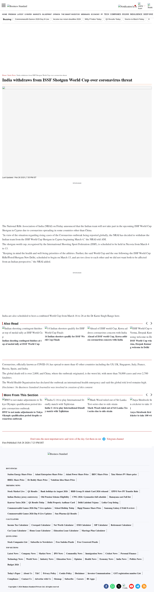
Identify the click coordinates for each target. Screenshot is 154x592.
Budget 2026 (13, 564)
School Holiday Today (64, 508)
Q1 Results (32, 491)
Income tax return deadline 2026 (67, 19)
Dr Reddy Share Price (38, 479)
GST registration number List (127, 573)
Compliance (13, 578)
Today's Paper (14, 573)
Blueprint (47, 14)
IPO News (58, 553)
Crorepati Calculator (41, 525)
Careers (80, 578)
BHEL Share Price (16, 479)
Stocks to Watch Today (134, 19)
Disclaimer (80, 573)
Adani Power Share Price (77, 474)
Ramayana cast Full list (120, 496)
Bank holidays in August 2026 (54, 491)
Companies (115, 14)
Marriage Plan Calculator (93, 530)
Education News (64, 559)
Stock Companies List (17, 542)
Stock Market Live (16, 491)
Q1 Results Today (113, 19)
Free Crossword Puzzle (87, 542)
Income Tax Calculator (18, 525)
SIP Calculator (101, 525)
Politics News (136, 559)
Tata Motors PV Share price (124, 474)
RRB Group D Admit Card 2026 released (89, 491)
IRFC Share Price (100, 474)
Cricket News (111, 553)
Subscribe (69, 578)
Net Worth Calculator (64, 525)
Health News (90, 559)
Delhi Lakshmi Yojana (88, 502)
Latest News (13, 553)
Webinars (85, 14)
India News (12, 75)
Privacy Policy (49, 573)
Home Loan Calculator (40, 530)
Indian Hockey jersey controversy (23, 496)
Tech (106, 14)
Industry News (46, 559)
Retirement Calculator (121, 525)
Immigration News (93, 553)
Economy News (106, 559)
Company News (29, 553)
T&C (37, 573)
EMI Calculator (84, 525)
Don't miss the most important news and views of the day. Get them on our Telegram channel (77, 438)
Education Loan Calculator (66, 530)
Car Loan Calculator (17, 530)
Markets (37, 14)
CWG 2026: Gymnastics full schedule (89, 496)
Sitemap (58, 578)
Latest (20, 14)
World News (31, 559)
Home (4, 14)
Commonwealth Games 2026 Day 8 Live (32, 19)
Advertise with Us (43, 578)
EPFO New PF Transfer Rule (124, 491)
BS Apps (91, 578)
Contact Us (27, 578)
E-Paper (28, 14)
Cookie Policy (65, 573)
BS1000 (125, 14)
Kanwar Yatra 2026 (16, 502)
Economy (95, 14)
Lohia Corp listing (110, 502)
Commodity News (74, 553)
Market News (45, 553)
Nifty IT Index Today (93, 19)
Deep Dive (148, 14)
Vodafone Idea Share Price (63, 479)
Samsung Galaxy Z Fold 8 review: (119, 508)
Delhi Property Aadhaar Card (61, 502)
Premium (12, 14)
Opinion (56, 14)
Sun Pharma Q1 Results (66, 513)
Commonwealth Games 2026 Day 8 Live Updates (30, 513)
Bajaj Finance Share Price (89, 508)
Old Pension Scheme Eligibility (55, 496)
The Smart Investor (70, 14)
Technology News (15, 559)
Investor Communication (99, 573)
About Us (27, 573)
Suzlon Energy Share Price (20, 474)
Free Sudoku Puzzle (65, 542)
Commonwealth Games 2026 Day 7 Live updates (29, 508)
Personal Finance (128, 553)
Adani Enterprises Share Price (49, 474)
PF (102, 14)
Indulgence (136, 14)
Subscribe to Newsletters (42, 542)
